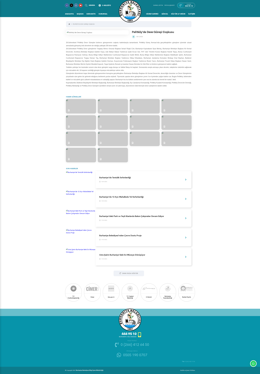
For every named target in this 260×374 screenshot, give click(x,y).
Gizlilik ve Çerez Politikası (187, 370)
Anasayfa (69, 14)
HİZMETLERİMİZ (152, 14)
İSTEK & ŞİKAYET (169, 5)
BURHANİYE (91, 14)
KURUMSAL (103, 14)
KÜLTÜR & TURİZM (178, 14)
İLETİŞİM (191, 14)
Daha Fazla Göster (130, 273)
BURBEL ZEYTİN (158, 5)
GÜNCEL (164, 14)
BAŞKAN (80, 14)
